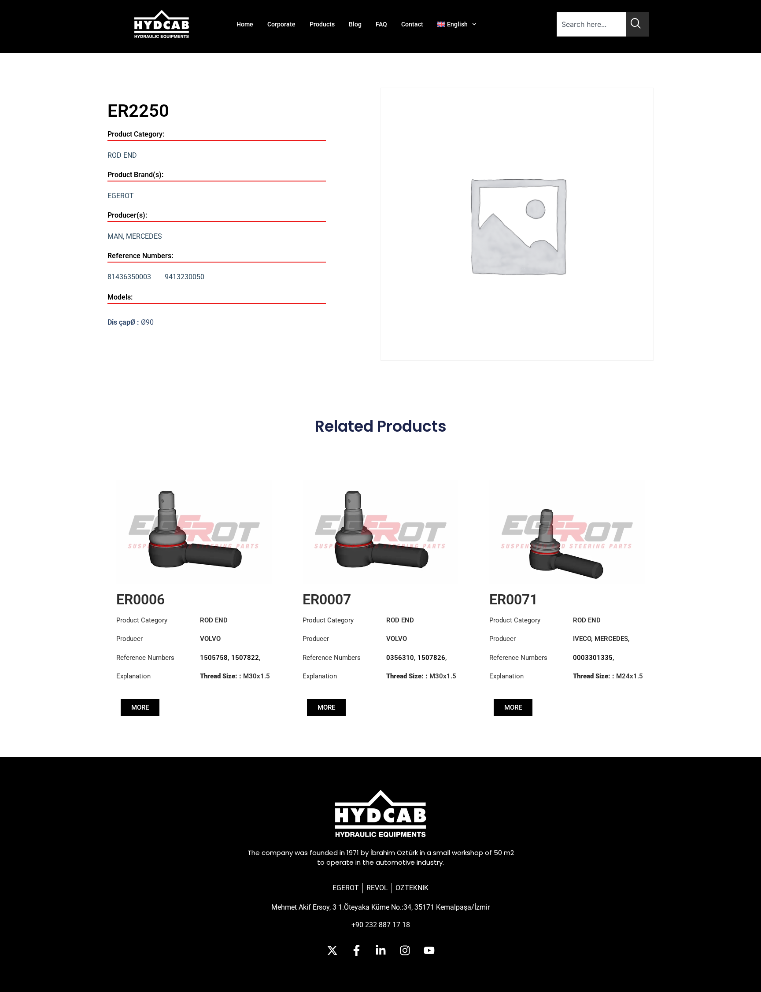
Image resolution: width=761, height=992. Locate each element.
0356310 (400, 658)
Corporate (281, 24)
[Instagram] (405, 950)
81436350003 (129, 277)
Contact (412, 24)
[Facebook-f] (356, 950)
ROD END (122, 155)
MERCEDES (144, 236)
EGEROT (120, 196)
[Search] (637, 24)
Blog (355, 24)
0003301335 (593, 658)
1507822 (245, 658)
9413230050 (184, 277)
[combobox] (591, 24)
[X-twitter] (332, 950)
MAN (115, 236)
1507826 (431, 658)
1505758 (214, 658)
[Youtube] (429, 950)
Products (322, 24)
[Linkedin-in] (380, 950)
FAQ (381, 24)
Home (244, 24)
